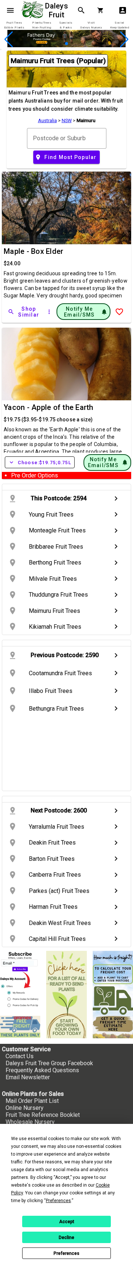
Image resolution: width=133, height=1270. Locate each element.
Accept (66, 1221)
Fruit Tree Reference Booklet (43, 1114)
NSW (67, 120)
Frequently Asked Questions (42, 1070)
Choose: (39, 462)
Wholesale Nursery (30, 1121)
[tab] (14, 25)
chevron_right (116, 498)
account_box (122, 10)
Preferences (66, 1253)
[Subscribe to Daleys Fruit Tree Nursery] (20, 980)
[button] (54, 43)
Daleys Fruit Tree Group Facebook (49, 1063)
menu (10, 10)
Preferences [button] (58, 1200)
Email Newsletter (28, 1077)
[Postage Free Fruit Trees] (20, 1027)
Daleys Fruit (57, 10)
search (81, 10)
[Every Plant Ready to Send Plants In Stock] (66, 994)
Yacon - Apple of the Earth (48, 407)
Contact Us (20, 1056)
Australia (47, 120)
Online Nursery (25, 1107)
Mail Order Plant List (32, 1100)
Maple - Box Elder (33, 251)
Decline (66, 1237)
